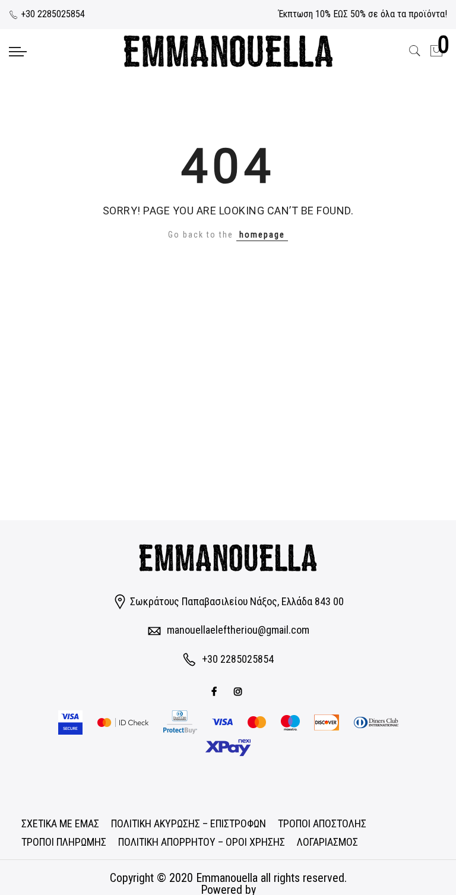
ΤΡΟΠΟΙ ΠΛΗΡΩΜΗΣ (63, 842)
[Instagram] (239, 690)
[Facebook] (215, 690)
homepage (262, 234)
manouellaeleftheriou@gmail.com (238, 630)
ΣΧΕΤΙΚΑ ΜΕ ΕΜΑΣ (60, 823)
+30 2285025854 (51, 14)
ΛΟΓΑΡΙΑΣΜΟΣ (327, 842)
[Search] (415, 51)
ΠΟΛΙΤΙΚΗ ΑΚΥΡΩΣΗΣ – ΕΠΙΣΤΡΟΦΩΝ (188, 823)
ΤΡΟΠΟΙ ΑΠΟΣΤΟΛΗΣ (322, 823)
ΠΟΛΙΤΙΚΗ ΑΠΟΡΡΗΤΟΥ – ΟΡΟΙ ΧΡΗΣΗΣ (201, 842)
